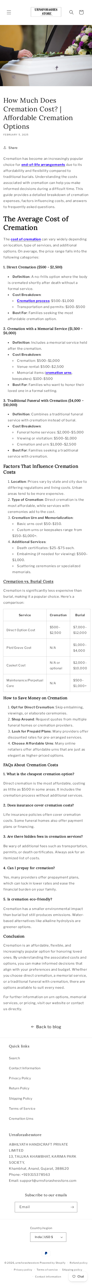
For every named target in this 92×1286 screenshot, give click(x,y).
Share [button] (13, 148)
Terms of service (47, 1269)
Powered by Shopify (53, 1262)
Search (14, 1058)
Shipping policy (72, 1269)
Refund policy (79, 1262)
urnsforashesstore (27, 1262)
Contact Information (24, 1068)
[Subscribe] (72, 1207)
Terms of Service (22, 1108)
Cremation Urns (21, 1118)
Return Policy (19, 1088)
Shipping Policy (20, 1098)
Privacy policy (23, 1269)
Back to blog (48, 1026)
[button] (9, 12)
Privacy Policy (20, 1078)
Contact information (48, 1276)
